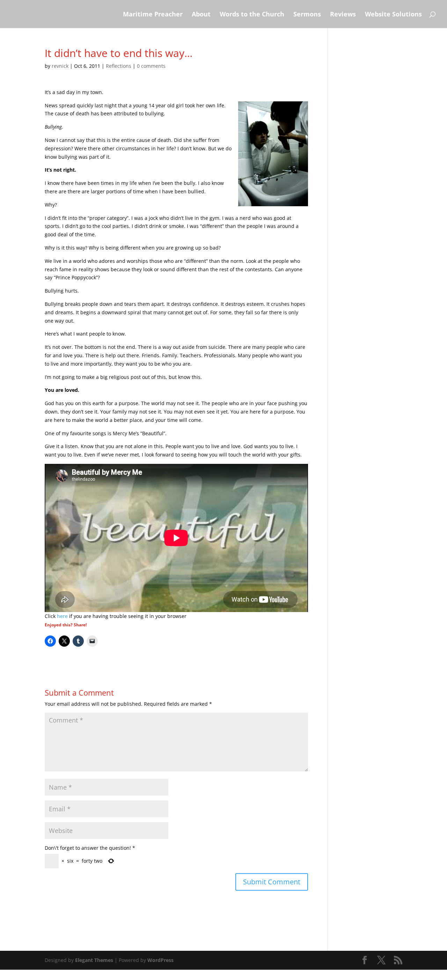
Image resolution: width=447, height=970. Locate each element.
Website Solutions (393, 15)
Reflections (118, 66)
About (201, 15)
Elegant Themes (94, 960)
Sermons (307, 15)
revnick (60, 66)
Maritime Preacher (153, 15)
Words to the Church (252, 15)
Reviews (343, 15)
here (62, 616)
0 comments (151, 66)
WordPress (160, 960)
